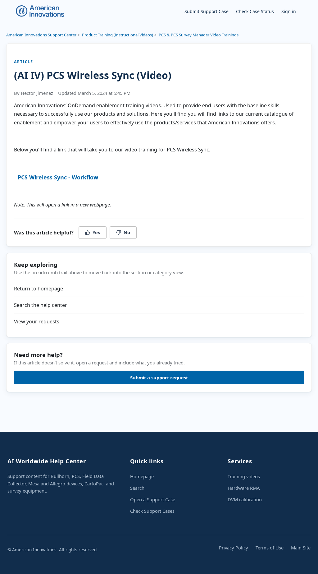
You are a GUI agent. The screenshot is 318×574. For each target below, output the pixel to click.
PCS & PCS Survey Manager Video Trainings (198, 35)
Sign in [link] (288, 11)
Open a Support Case (152, 499)
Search (137, 488)
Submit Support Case (206, 11)
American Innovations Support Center (41, 35)
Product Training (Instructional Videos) (117, 35)
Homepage (142, 476)
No (127, 232)
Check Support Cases (152, 511)
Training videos (244, 476)
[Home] (40, 11)
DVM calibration (245, 499)
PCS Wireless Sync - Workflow (58, 177)
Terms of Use (270, 547)
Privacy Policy (233, 547)
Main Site (301, 547)
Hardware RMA (244, 488)
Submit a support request (159, 377)
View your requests (36, 321)
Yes (96, 232)
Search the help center (40, 305)
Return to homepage (38, 288)
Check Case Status (255, 11)
